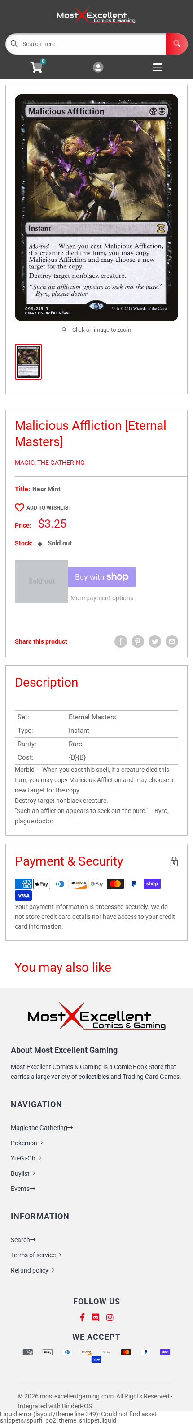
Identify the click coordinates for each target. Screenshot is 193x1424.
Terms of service (33, 1255)
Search (20, 1239)
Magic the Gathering (39, 1127)
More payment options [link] (101, 598)
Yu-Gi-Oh (23, 1158)
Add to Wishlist (48, 508)
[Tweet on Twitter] (155, 641)
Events (20, 1188)
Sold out (41, 581)
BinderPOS (77, 1406)
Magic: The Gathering (50, 462)
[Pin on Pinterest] (138, 641)
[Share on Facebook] (120, 641)
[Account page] (98, 68)
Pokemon (24, 1143)
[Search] (177, 44)
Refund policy (29, 1270)
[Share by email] (172, 641)
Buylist (20, 1173)
